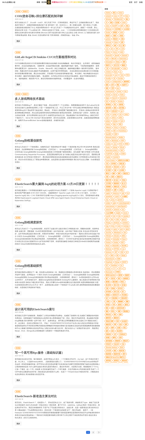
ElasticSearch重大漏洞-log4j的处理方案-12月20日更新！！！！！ (57, 184)
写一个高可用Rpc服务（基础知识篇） (40, 352)
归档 (141, 2)
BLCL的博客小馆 (8, 2)
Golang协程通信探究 (28, 140)
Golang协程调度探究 (28, 222)
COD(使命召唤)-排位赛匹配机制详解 (39, 16)
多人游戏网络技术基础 (30, 98)
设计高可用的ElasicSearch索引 (35, 309)
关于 (135, 2)
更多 (18, 41)
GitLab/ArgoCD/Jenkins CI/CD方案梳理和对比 (45, 57)
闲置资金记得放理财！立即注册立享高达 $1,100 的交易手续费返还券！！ (79, 2)
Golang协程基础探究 (28, 265)
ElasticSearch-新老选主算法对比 (36, 396)
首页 (130, 2)
